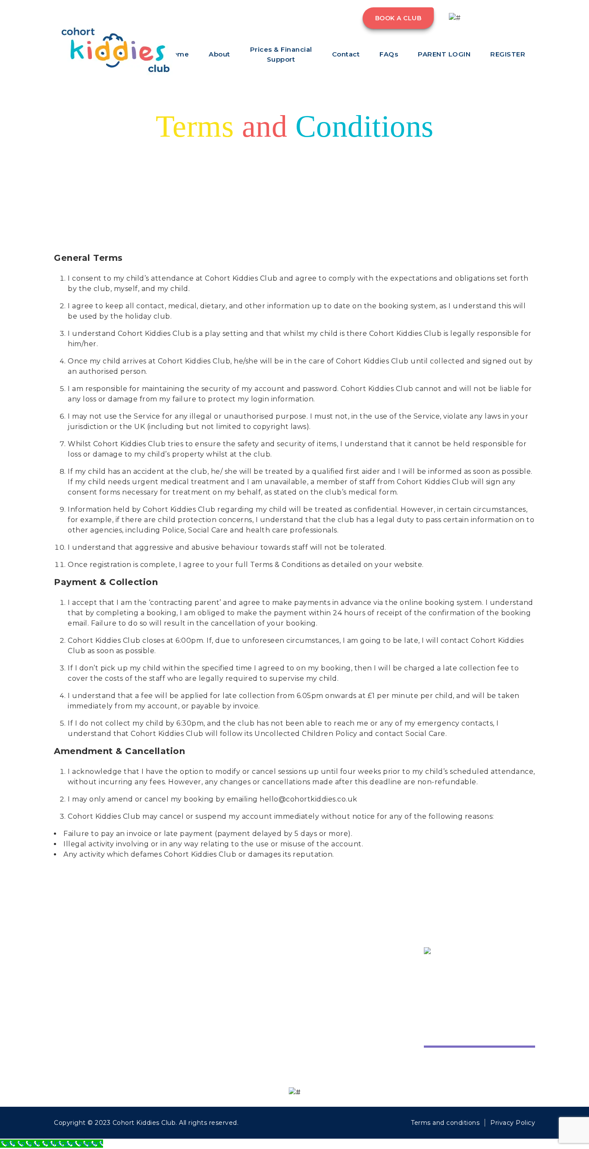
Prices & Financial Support (281, 54)
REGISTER (507, 54)
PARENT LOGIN (444, 54)
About (219, 54)
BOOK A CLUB (398, 18)
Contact (346, 54)
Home (312, 969)
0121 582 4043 (500, 22)
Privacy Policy (512, 1123)
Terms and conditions (445, 1123)
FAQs (388, 54)
